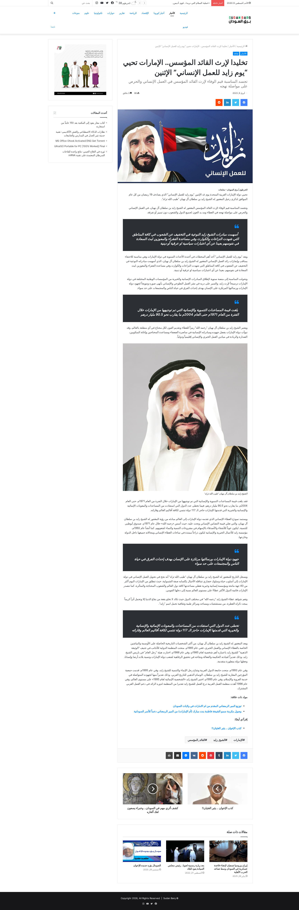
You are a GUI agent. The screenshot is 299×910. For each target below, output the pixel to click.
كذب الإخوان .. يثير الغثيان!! (226, 728)
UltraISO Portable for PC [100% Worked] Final (79, 146)
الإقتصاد (145, 13)
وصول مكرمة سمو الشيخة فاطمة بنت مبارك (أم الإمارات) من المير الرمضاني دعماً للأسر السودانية (187, 711)
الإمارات (238, 740)
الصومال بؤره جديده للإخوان (147, 865)
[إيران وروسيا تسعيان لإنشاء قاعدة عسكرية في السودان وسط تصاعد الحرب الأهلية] (228, 851)
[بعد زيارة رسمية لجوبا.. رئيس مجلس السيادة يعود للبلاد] (185, 851)
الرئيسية (184, 13)
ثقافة (236, 53)
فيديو (185, 26)
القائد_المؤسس (196, 740)
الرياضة (133, 13)
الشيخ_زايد (219, 740)
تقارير (122, 13)
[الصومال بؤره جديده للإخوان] (142, 851)
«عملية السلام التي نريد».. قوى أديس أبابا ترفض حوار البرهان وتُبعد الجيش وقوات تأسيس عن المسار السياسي (156, 3)
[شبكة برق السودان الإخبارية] (240, 19)
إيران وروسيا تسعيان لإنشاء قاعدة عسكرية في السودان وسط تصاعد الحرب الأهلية (230, 868)
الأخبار (172, 13)
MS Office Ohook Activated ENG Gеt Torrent (80, 140)
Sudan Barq (169, 898)
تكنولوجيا (98, 13)
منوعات (76, 13)
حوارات (110, 13)
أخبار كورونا (159, 13)
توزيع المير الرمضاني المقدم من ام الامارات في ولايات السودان (207, 706)
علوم (86, 13)
